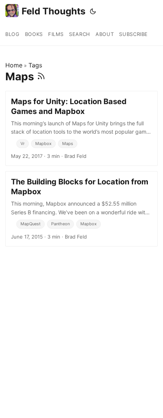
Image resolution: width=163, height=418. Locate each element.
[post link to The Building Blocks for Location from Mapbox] (81, 209)
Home (13, 65)
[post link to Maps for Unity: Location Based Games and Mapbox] (81, 128)
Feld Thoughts (53, 11)
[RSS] (41, 76)
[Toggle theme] (92, 11)
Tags (35, 65)
